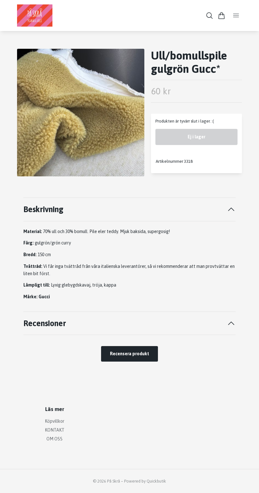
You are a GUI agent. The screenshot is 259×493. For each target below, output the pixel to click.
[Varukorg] (221, 16)
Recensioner (44, 323)
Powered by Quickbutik (145, 481)
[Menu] (236, 15)
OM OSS (54, 438)
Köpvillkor (54, 421)
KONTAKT (54, 430)
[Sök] (209, 16)
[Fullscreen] (80, 112)
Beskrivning (43, 209)
